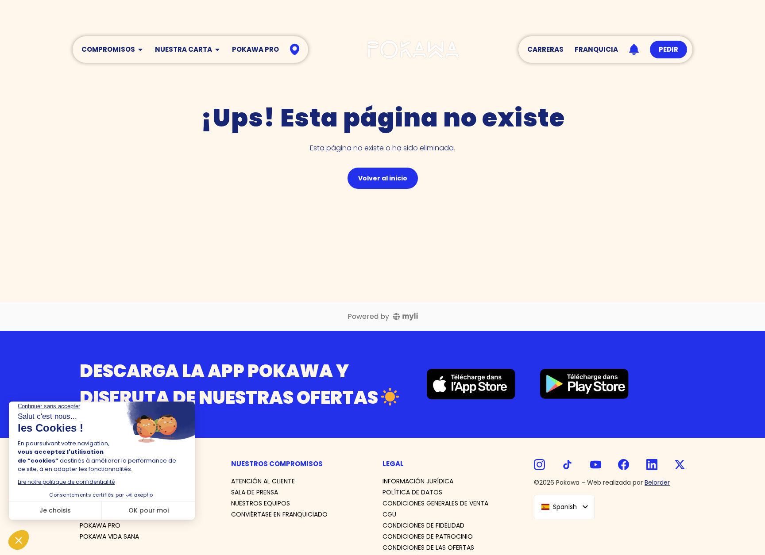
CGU (389, 514)
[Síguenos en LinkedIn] (651, 464)
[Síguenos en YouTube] (595, 464)
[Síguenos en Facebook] (623, 464)
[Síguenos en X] (679, 464)
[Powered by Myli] (405, 317)
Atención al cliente (263, 481)
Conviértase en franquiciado (279, 514)
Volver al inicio (382, 178)
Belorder (657, 482)
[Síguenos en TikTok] (567, 464)
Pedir (668, 49)
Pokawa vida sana (109, 536)
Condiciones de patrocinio (427, 536)
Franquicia (596, 49)
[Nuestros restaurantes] (294, 49)
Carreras (545, 49)
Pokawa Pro (255, 49)
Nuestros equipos (260, 503)
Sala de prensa (254, 492)
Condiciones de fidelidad (423, 525)
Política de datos (412, 492)
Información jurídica (417, 481)
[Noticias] (634, 49)
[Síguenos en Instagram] (539, 464)
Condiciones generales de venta (435, 503)
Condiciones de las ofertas (428, 547)
